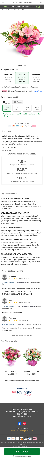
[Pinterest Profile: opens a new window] (24, 423)
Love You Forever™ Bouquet (26, 306)
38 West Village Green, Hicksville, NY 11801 (22, 412)
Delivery (7, 103)
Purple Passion (22, 283)
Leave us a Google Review (22, 430)
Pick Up (19, 102)
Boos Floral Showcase (22, 2)
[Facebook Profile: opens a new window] (19, 423)
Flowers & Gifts (12, 10)
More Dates (37, 108)
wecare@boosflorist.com (22, 416)
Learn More (38, 91)
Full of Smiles (21, 324)
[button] (39, 453)
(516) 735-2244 (22, 414)
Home (3, 10)
